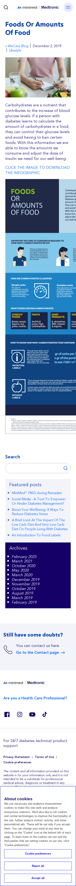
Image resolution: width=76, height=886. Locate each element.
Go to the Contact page (37, 652)
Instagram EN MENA (19, 714)
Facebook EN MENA (6, 714)
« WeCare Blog (16, 46)
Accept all (38, 878)
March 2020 (22, 575)
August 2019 (22, 593)
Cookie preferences (17, 762)
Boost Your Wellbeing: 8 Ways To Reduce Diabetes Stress (38, 512)
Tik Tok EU (44, 714)
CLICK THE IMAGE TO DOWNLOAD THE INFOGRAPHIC (37, 170)
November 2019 (26, 584)
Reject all (38, 866)
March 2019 (22, 598)
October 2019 (23, 589)
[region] (38, 836)
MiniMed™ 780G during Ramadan (37, 493)
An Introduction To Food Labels (36, 535)
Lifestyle (15, 50)
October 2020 (23, 566)
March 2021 (22, 561)
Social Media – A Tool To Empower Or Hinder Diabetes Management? (39, 501)
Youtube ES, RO (32, 714)
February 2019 (24, 602)
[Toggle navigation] (68, 7)
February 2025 (24, 557)
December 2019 (25, 579)
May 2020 (20, 570)
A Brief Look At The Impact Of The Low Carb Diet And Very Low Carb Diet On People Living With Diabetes (40, 524)
